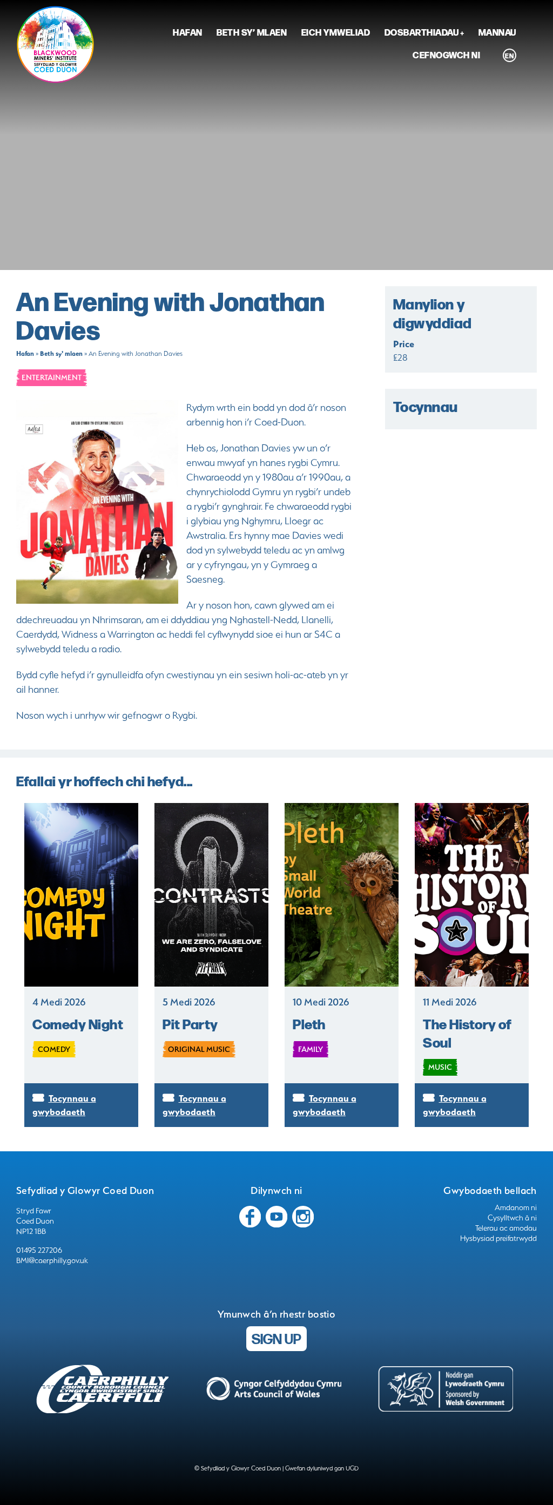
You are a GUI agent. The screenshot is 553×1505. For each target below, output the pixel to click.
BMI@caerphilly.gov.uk (52, 1260)
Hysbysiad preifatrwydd (498, 1238)
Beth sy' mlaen (61, 353)
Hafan (188, 32)
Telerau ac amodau (506, 1228)
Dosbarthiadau (422, 32)
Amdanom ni (516, 1207)
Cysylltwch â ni (512, 1217)
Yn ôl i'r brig (510, 1483)
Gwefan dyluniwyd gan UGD (322, 1468)
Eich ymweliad (335, 32)
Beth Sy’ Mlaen (252, 32)
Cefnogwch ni (446, 54)
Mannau (497, 32)
